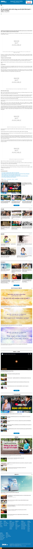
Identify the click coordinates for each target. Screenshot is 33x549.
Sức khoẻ (29, 531)
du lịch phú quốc (9, 179)
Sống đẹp (29, 525)
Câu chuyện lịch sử (3, 283)
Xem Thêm (16, 205)
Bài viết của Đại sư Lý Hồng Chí (16, 288)
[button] (31, 205)
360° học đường (23, 528)
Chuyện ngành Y (2, 536)
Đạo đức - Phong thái (12, 522)
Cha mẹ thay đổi (23, 526)
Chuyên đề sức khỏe (2, 535)
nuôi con (13, 179)
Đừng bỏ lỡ (16, 474)
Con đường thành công (23, 525)
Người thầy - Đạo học (23, 524)
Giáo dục (22, 521)
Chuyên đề (11, 527)
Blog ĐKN (29, 528)
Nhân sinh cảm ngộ (3, 257)
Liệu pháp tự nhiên (2, 538)
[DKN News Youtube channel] (27, 2)
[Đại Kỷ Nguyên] (4, 1)
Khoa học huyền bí (8, 535)
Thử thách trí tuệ (23, 522)
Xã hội (0, 524)
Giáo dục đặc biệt (23, 523)
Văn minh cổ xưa (17, 526)
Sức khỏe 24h (1, 539)
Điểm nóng (1, 523)
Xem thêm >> (30, 233)
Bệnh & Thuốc (1, 534)
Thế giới (2, 229)
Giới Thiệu (5, 2)
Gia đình (28, 523)
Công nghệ (7, 534)
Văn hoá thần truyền (12, 524)
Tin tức (7, 537)
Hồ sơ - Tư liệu (5, 524)
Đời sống (2, 7)
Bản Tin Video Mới (17, 394)
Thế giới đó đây (5, 525)
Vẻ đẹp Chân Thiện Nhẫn (10, 468)
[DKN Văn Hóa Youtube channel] (30, 2)
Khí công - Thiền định (2, 537)
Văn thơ (16, 527)
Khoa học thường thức (8, 536)
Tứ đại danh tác (11, 526)
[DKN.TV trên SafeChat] (26, 1)
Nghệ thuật (11, 528)
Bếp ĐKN (28, 524)
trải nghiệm (16, 179)
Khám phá (13, 229)
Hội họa (16, 523)
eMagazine (16, 437)
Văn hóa (23, 282)
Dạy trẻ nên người (23, 527)
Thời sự (23, 218)
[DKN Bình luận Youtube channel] (28, 2)
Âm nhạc (17, 522)
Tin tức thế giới (5, 522)
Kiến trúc (17, 524)
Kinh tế (1, 522)
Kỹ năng (28, 527)
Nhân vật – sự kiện (16, 351)
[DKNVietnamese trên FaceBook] (27, 1)
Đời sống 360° (29, 522)
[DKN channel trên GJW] (30, 1)
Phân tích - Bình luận (6, 523)
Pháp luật (1, 525)
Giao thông (1, 526)
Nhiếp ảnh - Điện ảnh (18, 525)
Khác (8, 464)
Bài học (5, 179)
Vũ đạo (16, 528)
